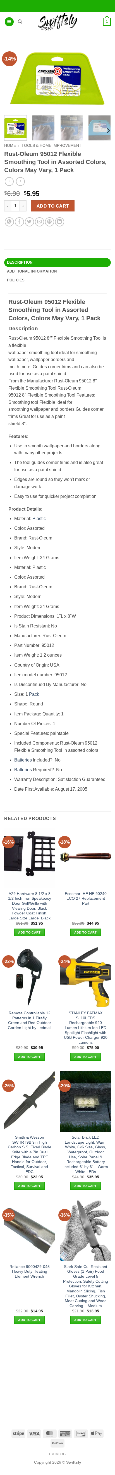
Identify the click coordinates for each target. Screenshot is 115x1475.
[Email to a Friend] (39, 221)
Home (10, 145)
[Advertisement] (57, 1376)
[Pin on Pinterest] (49, 221)
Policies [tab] (16, 280)
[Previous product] (20, 181)
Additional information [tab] (32, 271)
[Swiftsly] (57, 22)
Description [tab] (20, 262)
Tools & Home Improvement (51, 145)
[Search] (20, 21)
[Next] (108, 130)
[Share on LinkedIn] (59, 221)
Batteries (23, 760)
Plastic (39, 518)
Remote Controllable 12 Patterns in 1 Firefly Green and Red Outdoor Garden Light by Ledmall (29, 1020)
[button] (9, 21)
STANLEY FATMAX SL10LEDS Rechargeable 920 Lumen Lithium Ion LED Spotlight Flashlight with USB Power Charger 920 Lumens (85, 1028)
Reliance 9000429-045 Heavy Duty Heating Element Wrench (29, 1272)
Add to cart (53, 206)
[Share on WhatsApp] (9, 221)
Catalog (57, 1454)
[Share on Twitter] (29, 221)
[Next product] (9, 181)
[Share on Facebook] (19, 221)
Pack (34, 694)
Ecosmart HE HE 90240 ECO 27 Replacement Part (86, 899)
